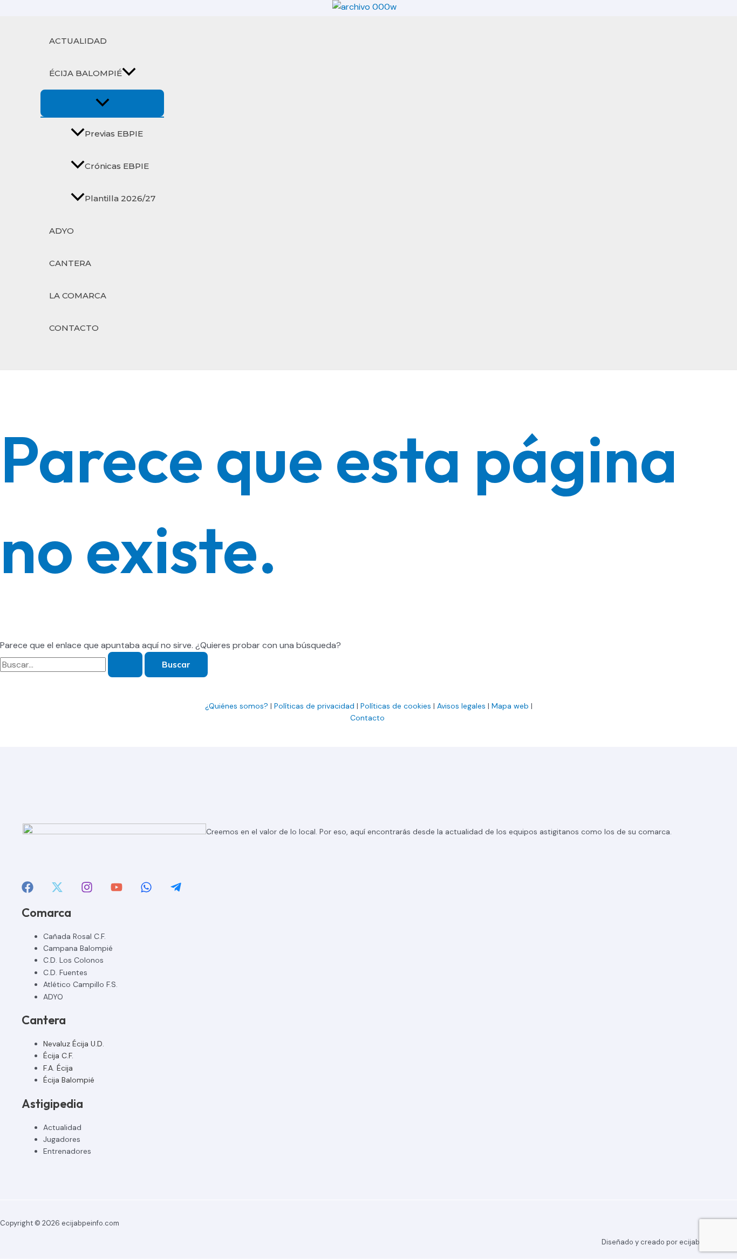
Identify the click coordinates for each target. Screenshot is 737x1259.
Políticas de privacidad (314, 706)
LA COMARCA (77, 295)
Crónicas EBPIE (117, 166)
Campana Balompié (78, 948)
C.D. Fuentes (65, 972)
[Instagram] (87, 890)
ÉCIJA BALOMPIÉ (85, 73)
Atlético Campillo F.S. (80, 984)
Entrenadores (67, 1151)
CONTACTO (74, 328)
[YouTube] (116, 890)
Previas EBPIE (114, 133)
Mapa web (510, 706)
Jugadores (61, 1139)
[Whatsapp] (146, 890)
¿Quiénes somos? (236, 706)
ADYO (61, 231)
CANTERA (70, 263)
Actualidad (62, 1127)
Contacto (368, 718)
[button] (129, 73)
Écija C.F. (58, 1055)
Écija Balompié (68, 1080)
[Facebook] (27, 890)
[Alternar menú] (102, 103)
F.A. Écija (58, 1068)
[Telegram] (176, 890)
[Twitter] (57, 890)
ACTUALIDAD (78, 41)
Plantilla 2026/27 (120, 198)
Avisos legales (461, 706)
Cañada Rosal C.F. (74, 936)
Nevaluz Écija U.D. (73, 1044)
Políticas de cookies (395, 706)
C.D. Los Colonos (73, 960)
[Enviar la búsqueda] (125, 664)
